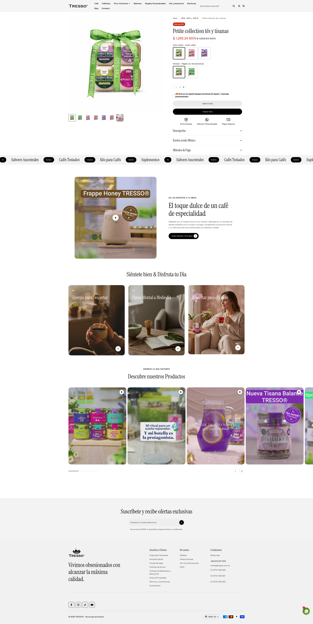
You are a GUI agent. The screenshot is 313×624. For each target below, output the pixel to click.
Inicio (175, 18)
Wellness (138, 3)
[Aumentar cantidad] (184, 87)
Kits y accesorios (176, 3)
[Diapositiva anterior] (235, 471)
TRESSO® (79, 617)
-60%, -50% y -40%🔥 (190, 18)
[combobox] (217, 6)
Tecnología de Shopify (94, 617)
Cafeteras (106, 3)
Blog (96, 8)
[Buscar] (233, 6)
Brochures (191, 3)
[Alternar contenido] (118, 348)
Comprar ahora (207, 111)
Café (96, 3)
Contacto (106, 8)
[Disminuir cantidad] (175, 87)
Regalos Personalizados (155, 3)
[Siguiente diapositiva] (242, 471)
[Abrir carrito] (243, 6)
